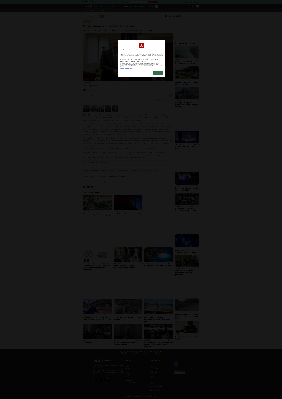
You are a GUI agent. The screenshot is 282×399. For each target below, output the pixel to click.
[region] (141, 58)
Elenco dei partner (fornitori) (126, 68)
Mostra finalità (125, 73)
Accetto (158, 73)
